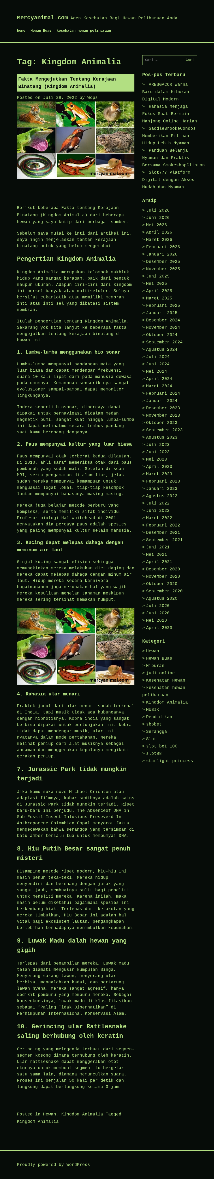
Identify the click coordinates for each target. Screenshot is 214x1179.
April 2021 (159, 562)
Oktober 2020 (161, 584)
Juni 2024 (158, 364)
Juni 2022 (158, 510)
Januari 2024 (161, 401)
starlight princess (169, 761)
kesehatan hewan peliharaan (84, 31)
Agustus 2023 (161, 437)
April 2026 (159, 232)
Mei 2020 (156, 620)
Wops (92, 97)
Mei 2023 (156, 459)
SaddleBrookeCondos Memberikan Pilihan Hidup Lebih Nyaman (169, 136)
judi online (160, 673)
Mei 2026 (156, 225)
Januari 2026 (161, 254)
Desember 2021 (163, 532)
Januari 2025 (161, 313)
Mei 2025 (156, 283)
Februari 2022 (163, 525)
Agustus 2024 (161, 349)
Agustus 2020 (161, 598)
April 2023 (159, 466)
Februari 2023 (163, 481)
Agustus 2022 (161, 496)
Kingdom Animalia (82, 1114)
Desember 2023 (163, 408)
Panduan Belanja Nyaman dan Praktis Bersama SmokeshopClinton (173, 158)
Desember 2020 (163, 569)
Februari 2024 (163, 393)
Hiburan (155, 666)
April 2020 (159, 628)
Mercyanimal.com (42, 18)
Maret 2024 (159, 386)
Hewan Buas (41, 31)
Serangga (156, 731)
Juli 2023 (158, 445)
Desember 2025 (163, 261)
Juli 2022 (158, 503)
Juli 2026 (158, 210)
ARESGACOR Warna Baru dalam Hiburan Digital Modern (165, 92)
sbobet (154, 724)
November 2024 (163, 327)
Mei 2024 (156, 371)
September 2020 (164, 591)
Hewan (49, 1114)
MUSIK (152, 709)
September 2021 (164, 540)
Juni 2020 (158, 613)
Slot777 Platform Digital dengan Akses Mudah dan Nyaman (168, 180)
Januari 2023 (161, 488)
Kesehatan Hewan (165, 680)
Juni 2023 (158, 452)
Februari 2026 (163, 247)
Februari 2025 (163, 305)
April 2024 (159, 379)
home (21, 31)
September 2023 (164, 430)
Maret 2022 (159, 518)
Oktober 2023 (161, 423)
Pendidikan (159, 717)
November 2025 (163, 269)
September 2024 (164, 342)
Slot (151, 739)
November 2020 (163, 576)
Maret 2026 (159, 239)
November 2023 (163, 415)
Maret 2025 (159, 298)
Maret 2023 (159, 474)
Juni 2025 (158, 276)
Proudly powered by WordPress (53, 1165)
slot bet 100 (161, 746)
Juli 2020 (158, 606)
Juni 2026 (158, 218)
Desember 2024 (163, 320)
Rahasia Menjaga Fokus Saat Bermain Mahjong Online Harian (169, 114)
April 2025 (159, 291)
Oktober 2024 (161, 335)
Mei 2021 (156, 554)
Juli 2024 (158, 357)
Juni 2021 (158, 547)
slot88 (154, 753)
